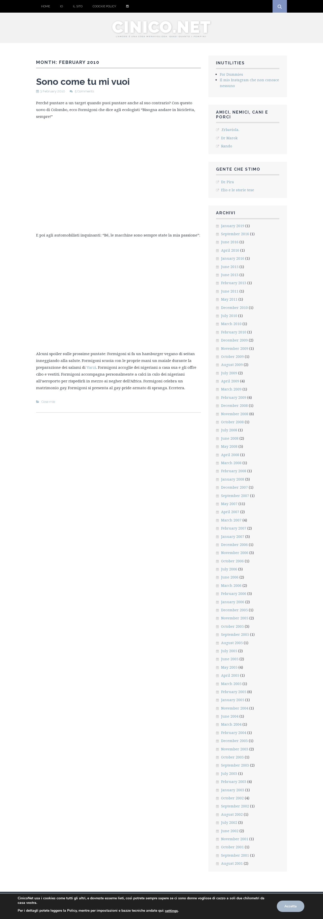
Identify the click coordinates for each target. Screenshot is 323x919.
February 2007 (233, 528)
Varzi (91, 367)
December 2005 (234, 610)
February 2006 (233, 593)
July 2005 (229, 650)
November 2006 (234, 552)
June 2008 (229, 438)
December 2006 (234, 544)
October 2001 (232, 847)
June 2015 (229, 266)
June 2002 (229, 830)
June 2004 (229, 716)
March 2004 (231, 724)
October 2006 (232, 561)
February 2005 (233, 691)
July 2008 (229, 430)
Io (61, 6)
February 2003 (233, 781)
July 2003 (229, 773)
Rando (226, 146)
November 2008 (234, 413)
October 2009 (232, 356)
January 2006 (232, 601)
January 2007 (232, 536)
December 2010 (234, 307)
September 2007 (235, 495)
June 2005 (229, 659)
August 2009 (232, 364)
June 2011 (229, 291)
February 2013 (233, 282)
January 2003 (232, 789)
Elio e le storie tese (237, 190)
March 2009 (231, 389)
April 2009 (230, 381)
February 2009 (233, 397)
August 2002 (232, 814)
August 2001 (232, 863)
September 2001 (235, 855)
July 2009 (229, 373)
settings (171, 910)
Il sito (78, 6)
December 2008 (234, 405)
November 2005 (234, 618)
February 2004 (233, 732)
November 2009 (234, 348)
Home (45, 6)
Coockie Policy (104, 6)
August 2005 (232, 642)
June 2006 (229, 577)
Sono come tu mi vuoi (83, 81)
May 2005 (229, 667)
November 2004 (234, 708)
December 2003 (234, 740)
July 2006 (229, 569)
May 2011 (229, 299)
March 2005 (231, 683)
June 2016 (229, 242)
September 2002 (235, 806)
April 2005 (230, 675)
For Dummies (231, 74)
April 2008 (230, 454)
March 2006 (231, 585)
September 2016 (235, 233)
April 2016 (230, 250)
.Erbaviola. (230, 129)
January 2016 (232, 258)
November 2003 (234, 749)
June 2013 (229, 274)
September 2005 (235, 634)
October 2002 (232, 798)
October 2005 (232, 626)
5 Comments (84, 91)
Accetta (290, 906)
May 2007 (229, 503)
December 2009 (234, 340)
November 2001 (234, 838)
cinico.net (161, 27)
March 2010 (231, 323)
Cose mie (48, 402)
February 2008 (233, 470)
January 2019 (232, 225)
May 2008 (229, 446)
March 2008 (231, 462)
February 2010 (233, 332)
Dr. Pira (227, 181)
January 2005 (232, 699)
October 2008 (232, 421)
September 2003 (235, 765)
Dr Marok (229, 138)
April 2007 (230, 511)
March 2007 (231, 520)
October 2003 (232, 757)
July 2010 (229, 315)
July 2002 (229, 822)
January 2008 (232, 479)
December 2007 (234, 487)
